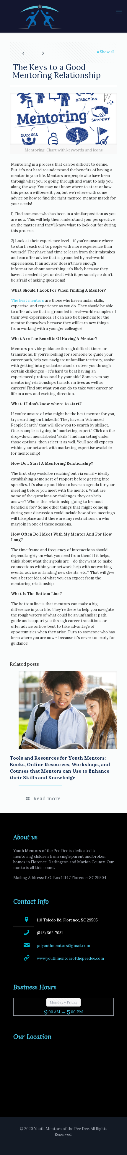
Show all (107, 52)
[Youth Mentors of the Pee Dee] (63, 16)
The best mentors (27, 300)
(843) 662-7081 (50, 932)
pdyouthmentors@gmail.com (63, 945)
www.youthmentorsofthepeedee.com (70, 958)
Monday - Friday (63, 1002)
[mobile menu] (119, 12)
